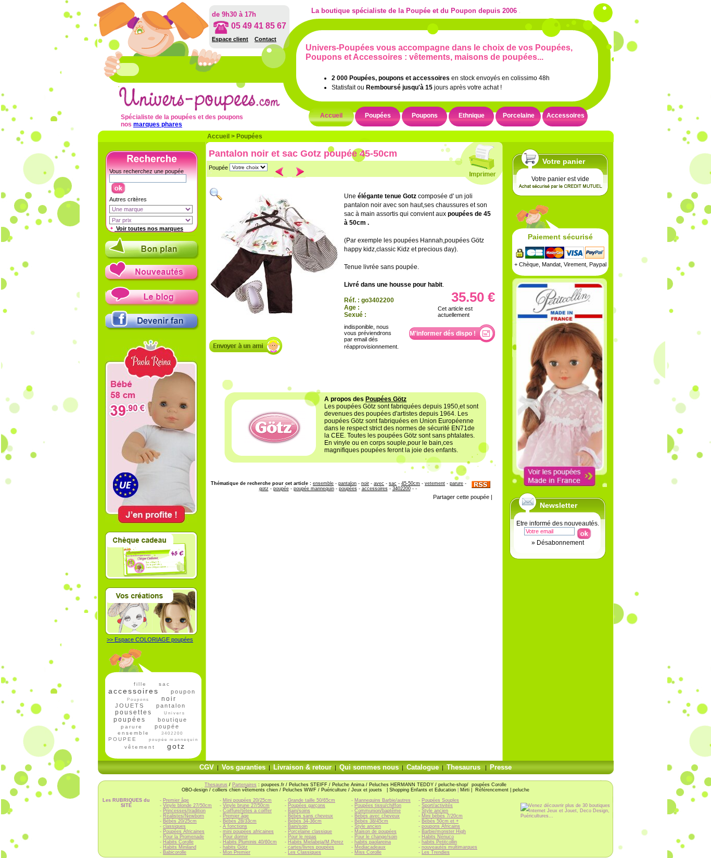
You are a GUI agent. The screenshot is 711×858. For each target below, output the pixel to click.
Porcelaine (519, 115)
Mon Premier (236, 852)
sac (164, 684)
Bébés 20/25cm (180, 821)
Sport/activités (437, 805)
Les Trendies (436, 852)
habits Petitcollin (439, 841)
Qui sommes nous (369, 767)
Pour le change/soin (375, 836)
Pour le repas (302, 836)
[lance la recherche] (117, 186)
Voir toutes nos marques (149, 228)
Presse (501, 767)
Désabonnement (560, 542)
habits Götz (235, 847)
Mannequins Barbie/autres (382, 800)
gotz (176, 746)
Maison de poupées (375, 831)
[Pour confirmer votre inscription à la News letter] (583, 531)
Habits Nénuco (438, 836)
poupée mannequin (314, 488)
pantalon (171, 705)
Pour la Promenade (183, 836)
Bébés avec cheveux (377, 815)
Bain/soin (298, 826)
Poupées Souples (440, 800)
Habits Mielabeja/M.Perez (316, 841)
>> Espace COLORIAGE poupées (150, 639)
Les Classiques (304, 852)
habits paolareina (372, 841)
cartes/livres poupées (311, 847)
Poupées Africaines (184, 831)
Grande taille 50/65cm (311, 800)
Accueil (331, 115)
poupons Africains (441, 826)
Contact (265, 39)
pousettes (133, 712)
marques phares (157, 124)
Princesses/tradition (184, 810)
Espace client (230, 39)
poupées (129, 719)
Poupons (425, 115)
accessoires (133, 691)
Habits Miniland (179, 847)
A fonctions (235, 826)
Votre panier (563, 161)
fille (140, 684)
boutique (172, 719)
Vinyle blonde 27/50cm (187, 805)
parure (132, 726)
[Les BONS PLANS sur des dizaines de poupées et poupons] (152, 257)
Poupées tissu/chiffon (377, 805)
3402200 (172, 733)
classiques (174, 826)
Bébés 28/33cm (240, 821)
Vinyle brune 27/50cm (246, 805)
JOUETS (129, 705)
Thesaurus (463, 767)
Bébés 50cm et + (440, 821)
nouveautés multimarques (449, 847)
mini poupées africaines (248, 831)
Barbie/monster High (444, 831)
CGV (206, 767)
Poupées (378, 115)
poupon (183, 691)
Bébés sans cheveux (310, 815)
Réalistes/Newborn (183, 815)
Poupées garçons (306, 805)
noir (168, 698)
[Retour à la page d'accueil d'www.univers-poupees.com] (210, 109)
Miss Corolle (368, 852)
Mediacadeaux (370, 847)
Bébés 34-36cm (305, 821)
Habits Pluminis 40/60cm (250, 841)
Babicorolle (174, 852)
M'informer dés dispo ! (443, 333)
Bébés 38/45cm (371, 821)
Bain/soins (299, 810)
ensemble (133, 733)
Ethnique (472, 115)
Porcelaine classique (310, 831)
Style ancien (367, 826)
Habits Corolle (178, 841)
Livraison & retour (302, 767)
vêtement (139, 747)
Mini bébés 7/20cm (442, 815)
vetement (435, 483)
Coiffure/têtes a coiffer (247, 810)
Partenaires (244, 784)
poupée (167, 726)
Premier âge (176, 800)
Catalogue (423, 767)
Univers (174, 713)
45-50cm (410, 483)
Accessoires (566, 115)
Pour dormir (235, 836)
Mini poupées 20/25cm (247, 800)
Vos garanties (243, 767)
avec (379, 483)
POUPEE (122, 739)
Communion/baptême (377, 810)
